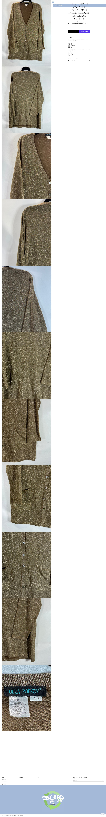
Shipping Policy (4, 784)
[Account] (100, 2)
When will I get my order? (73, 58)
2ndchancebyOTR (7, 815)
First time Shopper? (71, 60)
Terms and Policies (20, 815)
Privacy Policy (4, 779)
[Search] (98, 2)
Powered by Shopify (13, 815)
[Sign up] (103, 780)
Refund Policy (4, 781)
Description (70, 37)
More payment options (85, 33)
